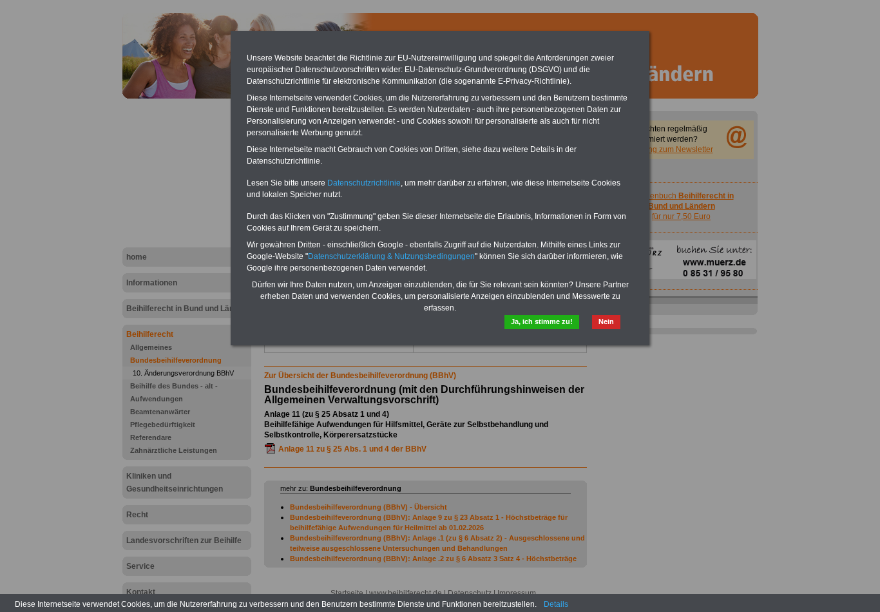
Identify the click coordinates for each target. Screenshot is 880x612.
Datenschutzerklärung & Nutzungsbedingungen (391, 256)
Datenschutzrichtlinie (364, 182)
